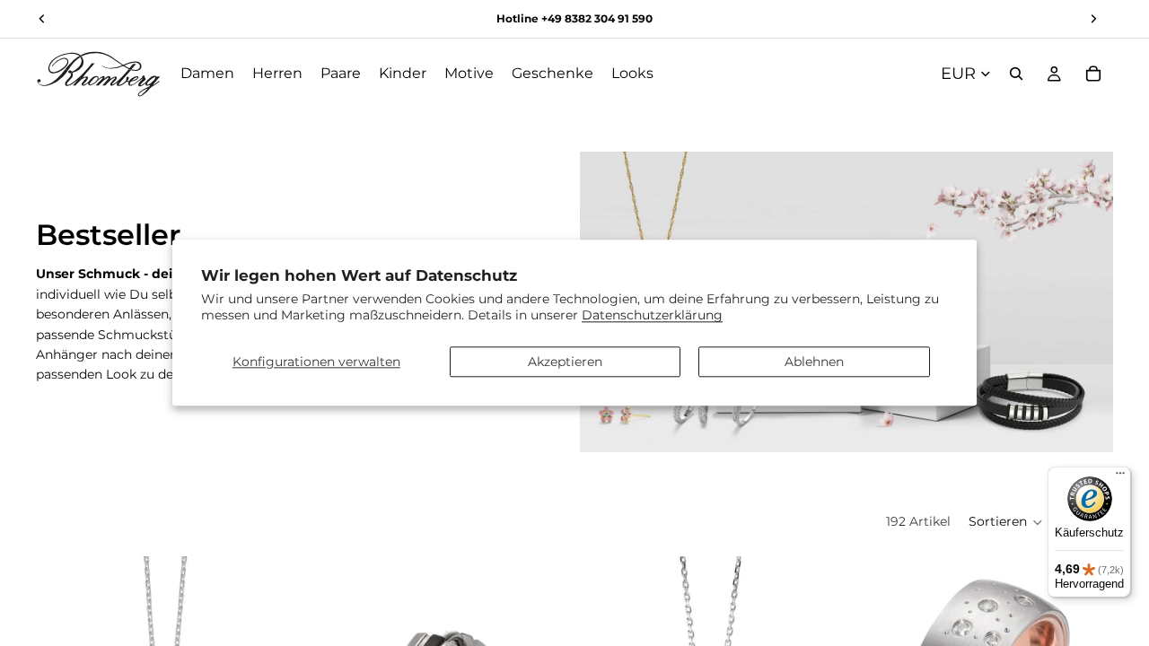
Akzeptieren (565, 362)
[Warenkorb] (1093, 73)
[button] (1006, 522)
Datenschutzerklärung (652, 316)
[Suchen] (1016, 73)
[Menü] (1120, 477)
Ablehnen (814, 362)
